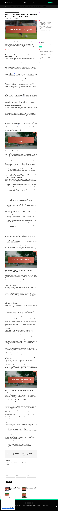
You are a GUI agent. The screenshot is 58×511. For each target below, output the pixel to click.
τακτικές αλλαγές (34, 343)
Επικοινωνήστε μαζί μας (15, 6)
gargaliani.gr (29, 2)
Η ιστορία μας (39, 6)
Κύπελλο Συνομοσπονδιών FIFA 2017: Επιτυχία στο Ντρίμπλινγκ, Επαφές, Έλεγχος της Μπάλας (31, 488)
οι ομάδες (23, 96)
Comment (7, 464)
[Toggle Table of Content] (16, 52)
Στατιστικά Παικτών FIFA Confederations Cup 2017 (11, 12)
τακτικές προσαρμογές (17, 124)
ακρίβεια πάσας (13, 430)
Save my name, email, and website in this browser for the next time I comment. (19, 478)
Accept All (8, 508)
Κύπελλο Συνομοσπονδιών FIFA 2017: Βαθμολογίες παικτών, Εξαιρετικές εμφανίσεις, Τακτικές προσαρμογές (46, 35)
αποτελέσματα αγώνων (15, 73)
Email (17, 475)
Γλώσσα (44, 6)
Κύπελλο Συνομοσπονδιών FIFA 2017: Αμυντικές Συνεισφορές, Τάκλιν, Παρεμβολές (14, 494)
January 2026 (42, 64)
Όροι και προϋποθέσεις (21, 505)
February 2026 (42, 62)
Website (28, 475)
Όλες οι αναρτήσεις (25, 6)
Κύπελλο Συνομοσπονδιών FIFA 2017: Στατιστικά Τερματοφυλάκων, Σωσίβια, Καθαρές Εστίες (14, 488)
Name (7, 475)
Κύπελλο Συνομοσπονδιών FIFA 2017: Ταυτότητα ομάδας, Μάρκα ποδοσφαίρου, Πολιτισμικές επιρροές (45, 39)
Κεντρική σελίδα (33, 6)
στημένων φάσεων (14, 99)
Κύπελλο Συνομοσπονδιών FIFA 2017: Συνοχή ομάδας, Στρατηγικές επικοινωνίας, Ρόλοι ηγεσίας (46, 27)
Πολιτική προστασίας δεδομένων (31, 505)
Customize (4, 507)
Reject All (11, 507)
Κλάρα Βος (7, 18)
